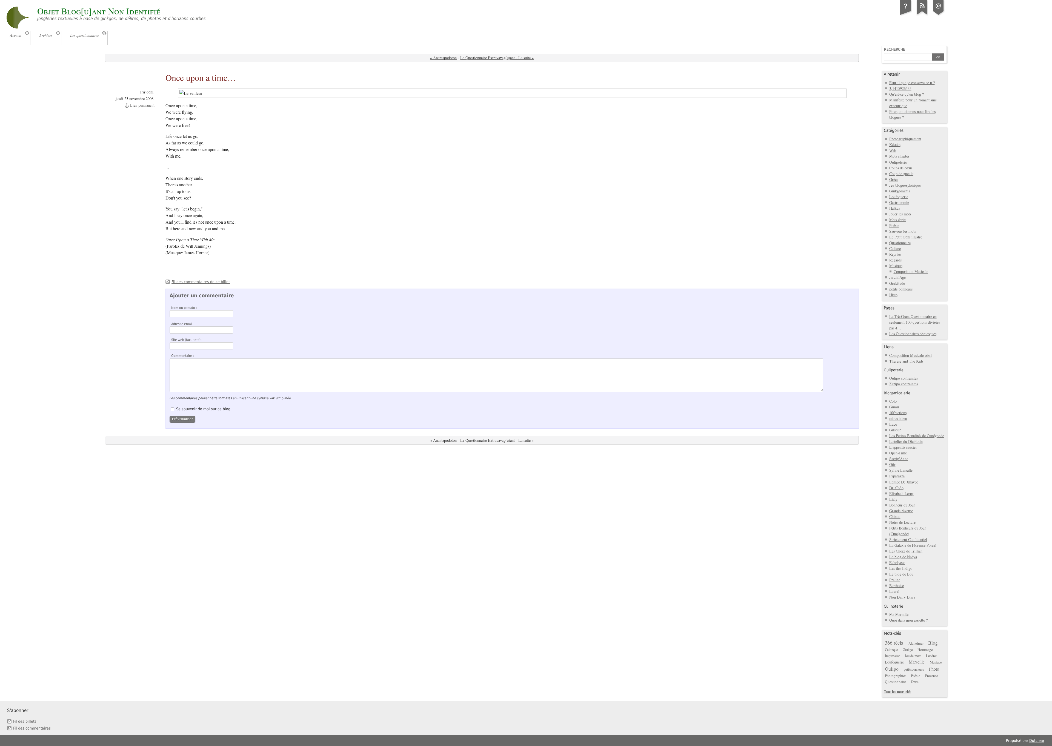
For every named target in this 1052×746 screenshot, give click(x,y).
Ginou (894, 406)
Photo (934, 669)
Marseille (917, 662)
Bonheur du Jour (902, 505)
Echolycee (897, 562)
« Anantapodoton (443, 57)
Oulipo (892, 669)
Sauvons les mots (902, 231)
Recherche (894, 49)
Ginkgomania (899, 190)
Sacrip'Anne (898, 458)
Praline (894, 579)
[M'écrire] (939, 14)
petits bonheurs (901, 289)
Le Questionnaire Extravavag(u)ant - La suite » (497, 57)
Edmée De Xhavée (903, 482)
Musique (895, 265)
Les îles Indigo (900, 568)
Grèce (893, 179)
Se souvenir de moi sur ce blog (203, 409)
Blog (933, 643)
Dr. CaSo (896, 487)
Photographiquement (905, 138)
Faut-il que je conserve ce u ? (912, 82)
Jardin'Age (897, 277)
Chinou (895, 516)
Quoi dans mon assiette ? (908, 620)
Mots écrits (897, 219)
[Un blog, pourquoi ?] (906, 14)
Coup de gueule (901, 173)
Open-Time (898, 452)
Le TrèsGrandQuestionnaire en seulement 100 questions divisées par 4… (914, 322)
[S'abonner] (922, 14)
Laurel (894, 591)
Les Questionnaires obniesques (912, 333)
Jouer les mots (900, 214)
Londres (931, 655)
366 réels (894, 642)
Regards (895, 260)
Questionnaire (900, 242)
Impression (892, 655)
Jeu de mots (913, 655)
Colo (893, 401)
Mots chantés (899, 156)
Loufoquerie (898, 196)
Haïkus (894, 208)
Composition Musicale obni (910, 355)
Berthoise (896, 585)
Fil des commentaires (32, 728)
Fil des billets (24, 721)
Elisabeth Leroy (901, 493)
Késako (895, 144)
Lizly (893, 499)
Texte (915, 681)
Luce (893, 424)
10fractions (898, 412)
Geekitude (897, 283)
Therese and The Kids (906, 361)
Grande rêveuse (901, 510)
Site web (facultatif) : (186, 340)
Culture (895, 248)
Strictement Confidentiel (908, 539)
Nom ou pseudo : (184, 308)
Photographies (895, 675)
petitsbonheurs (914, 669)
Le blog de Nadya (903, 556)
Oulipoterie (898, 162)
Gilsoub (895, 429)
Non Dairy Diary (902, 597)
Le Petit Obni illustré (905, 237)
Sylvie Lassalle (901, 470)
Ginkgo (908, 649)
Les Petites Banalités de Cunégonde (916, 435)
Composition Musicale (911, 271)
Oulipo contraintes (903, 378)
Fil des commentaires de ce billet (200, 282)
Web (892, 150)
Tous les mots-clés (897, 691)
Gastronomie (899, 202)
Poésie (894, 225)
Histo (893, 294)
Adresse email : (183, 324)
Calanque (891, 649)
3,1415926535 (900, 88)
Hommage (925, 649)
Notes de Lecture (902, 522)
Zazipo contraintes (903, 383)
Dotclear (1036, 740)
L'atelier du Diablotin (906, 441)
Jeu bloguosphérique (905, 185)
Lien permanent (142, 105)
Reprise (895, 254)
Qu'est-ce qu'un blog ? (906, 94)
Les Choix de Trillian (905, 551)
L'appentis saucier (903, 447)
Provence (931, 675)
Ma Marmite (898, 614)
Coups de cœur (900, 167)
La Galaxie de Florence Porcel (912, 545)
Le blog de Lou (901, 574)
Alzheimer (916, 643)
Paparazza (897, 476)
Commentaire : (182, 356)
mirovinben (898, 418)
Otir (892, 464)
